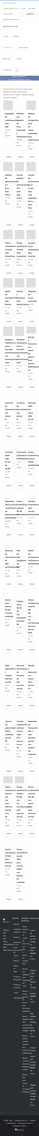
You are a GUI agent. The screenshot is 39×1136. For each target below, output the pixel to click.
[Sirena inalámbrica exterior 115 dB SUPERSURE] (19, 494)
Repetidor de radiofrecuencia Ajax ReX (12, 120)
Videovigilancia (15, 998)
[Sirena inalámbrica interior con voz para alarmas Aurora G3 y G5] (8, 779)
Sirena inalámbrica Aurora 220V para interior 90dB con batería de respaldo (22, 865)
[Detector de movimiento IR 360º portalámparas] (8, 543)
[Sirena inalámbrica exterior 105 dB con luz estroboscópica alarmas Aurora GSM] (31, 592)
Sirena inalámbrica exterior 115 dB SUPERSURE (22, 508)
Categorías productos (15, 930)
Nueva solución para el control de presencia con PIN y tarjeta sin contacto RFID (24, 945)
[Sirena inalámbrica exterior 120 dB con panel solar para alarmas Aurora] (31, 779)
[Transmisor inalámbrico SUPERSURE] (19, 444)
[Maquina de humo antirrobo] (31, 283)
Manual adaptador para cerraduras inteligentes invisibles (24, 1023)
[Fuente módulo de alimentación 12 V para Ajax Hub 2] (19, 166)
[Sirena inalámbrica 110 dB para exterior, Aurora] (8, 842)
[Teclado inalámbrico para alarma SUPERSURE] (31, 494)
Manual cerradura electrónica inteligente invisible (24, 1063)
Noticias (15, 961)
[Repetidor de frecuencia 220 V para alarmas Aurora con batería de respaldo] (31, 714)
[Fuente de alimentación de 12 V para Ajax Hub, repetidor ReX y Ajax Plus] (31, 166)
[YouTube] (4, 968)
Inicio (15, 947)
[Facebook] (4, 958)
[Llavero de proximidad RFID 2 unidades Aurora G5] (8, 714)
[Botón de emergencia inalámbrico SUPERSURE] (31, 543)
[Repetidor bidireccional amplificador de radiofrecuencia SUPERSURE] (8, 494)
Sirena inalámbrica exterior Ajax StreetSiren (10, 249)
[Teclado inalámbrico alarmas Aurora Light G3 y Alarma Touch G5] (19, 714)
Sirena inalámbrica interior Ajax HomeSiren (22, 249)
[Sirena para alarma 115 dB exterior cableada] (8, 592)
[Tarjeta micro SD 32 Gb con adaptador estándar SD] (19, 593)
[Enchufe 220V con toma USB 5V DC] (31, 395)
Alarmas (15, 924)
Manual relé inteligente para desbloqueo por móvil (24, 977)
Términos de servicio (24, 1123)
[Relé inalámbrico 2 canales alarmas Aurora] (8, 658)
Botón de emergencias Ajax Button (11, 297)
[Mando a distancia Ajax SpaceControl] (19, 283)
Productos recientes (15, 986)
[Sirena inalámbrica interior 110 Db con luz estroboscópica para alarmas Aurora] (19, 779)
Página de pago (15, 968)
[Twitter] (4, 963)
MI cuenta (15, 954)
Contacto (15, 937)
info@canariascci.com (11, 19)
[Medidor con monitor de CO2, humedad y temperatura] (19, 105)
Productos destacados (15, 978)
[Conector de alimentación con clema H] (19, 395)
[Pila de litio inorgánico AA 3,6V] (19, 543)
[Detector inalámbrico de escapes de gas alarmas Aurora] (19, 658)
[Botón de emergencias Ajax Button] (8, 283)
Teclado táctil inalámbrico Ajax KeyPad (33, 249)
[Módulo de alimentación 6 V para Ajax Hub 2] (8, 166)
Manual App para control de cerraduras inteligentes (24, 1083)
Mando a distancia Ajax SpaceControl (23, 297)
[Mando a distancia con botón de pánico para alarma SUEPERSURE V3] (31, 330)
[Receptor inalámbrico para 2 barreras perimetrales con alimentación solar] (19, 331)
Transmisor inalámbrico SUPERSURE (22, 455)
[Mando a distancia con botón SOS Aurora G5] (31, 658)
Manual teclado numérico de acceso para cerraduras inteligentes (24, 1001)
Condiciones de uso (21, 1120)
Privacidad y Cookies (19, 1126)
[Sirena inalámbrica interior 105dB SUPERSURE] (31, 444)
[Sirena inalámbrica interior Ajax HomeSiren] (19, 234)
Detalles (7, 157)
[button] (17, 70)
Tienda (15, 993)
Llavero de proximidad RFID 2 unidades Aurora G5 (10, 731)
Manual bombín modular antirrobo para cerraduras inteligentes (24, 1044)
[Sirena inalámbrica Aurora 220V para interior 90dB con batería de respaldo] (19, 842)
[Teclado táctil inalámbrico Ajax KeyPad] (31, 234)
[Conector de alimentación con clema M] (8, 395)
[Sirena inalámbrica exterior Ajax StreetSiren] (8, 234)
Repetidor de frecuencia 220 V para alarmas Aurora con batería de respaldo (33, 737)
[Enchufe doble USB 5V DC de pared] (8, 444)
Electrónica (15, 942)
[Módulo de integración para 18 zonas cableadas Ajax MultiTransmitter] (31, 105)
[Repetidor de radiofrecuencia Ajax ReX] (8, 105)
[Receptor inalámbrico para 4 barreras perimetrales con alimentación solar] (8, 331)
